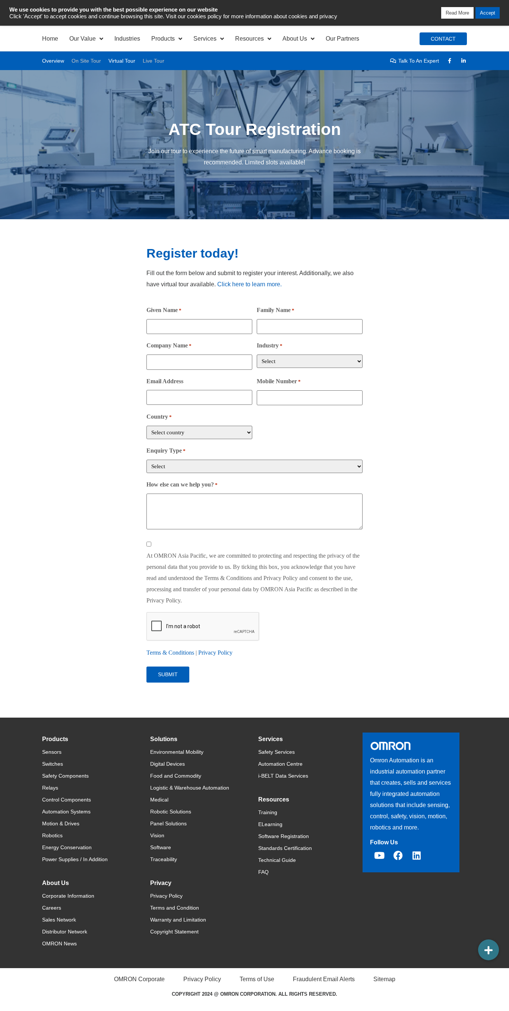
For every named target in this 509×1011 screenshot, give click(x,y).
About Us (294, 38)
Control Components (66, 800)
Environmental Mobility (176, 752)
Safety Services (276, 752)
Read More (457, 13)
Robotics (52, 835)
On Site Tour (86, 61)
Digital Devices (167, 764)
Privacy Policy (215, 652)
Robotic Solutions (170, 812)
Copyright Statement (174, 932)
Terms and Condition (174, 908)
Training (267, 812)
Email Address (164, 381)
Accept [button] (487, 13)
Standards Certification (285, 848)
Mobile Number (279, 381)
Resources (249, 38)
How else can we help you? (182, 484)
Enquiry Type (166, 450)
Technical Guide (277, 860)
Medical (159, 800)
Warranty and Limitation (178, 920)
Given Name (163, 310)
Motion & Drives (60, 823)
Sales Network (59, 920)
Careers (51, 908)
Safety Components (65, 776)
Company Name (169, 345)
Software (160, 847)
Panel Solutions (168, 823)
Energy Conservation (67, 847)
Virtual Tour (121, 61)
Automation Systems (66, 812)
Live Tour (153, 61)
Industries (127, 38)
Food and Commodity (175, 776)
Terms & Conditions (170, 652)
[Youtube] (379, 855)
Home (50, 38)
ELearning (270, 824)
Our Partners (342, 38)
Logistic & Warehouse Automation (189, 788)
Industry (269, 345)
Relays (50, 788)
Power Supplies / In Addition (75, 859)
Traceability (163, 859)
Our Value (82, 38)
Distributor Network (64, 932)
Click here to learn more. (249, 284)
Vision (157, 835)
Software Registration (283, 836)
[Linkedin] (416, 855)
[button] (488, 949)
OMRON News (59, 944)
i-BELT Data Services (283, 776)
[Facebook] (398, 855)
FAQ (263, 872)
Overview (53, 61)
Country (159, 416)
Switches (52, 764)
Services (204, 38)
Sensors (51, 752)
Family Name (275, 310)
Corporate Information (68, 896)
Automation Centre (280, 764)
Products (163, 38)
